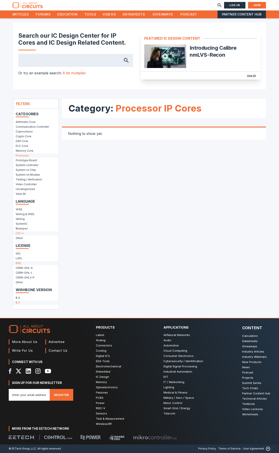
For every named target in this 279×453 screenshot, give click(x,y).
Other (19, 238)
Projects (247, 377)
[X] (18, 371)
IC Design (102, 376)
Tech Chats (250, 388)
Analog (100, 340)
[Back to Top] (267, 449)
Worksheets (250, 414)
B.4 (18, 302)
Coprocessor (24, 131)
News (246, 367)
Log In (235, 5)
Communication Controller (32, 126)
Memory (101, 382)
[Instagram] (38, 371)
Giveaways (163, 14)
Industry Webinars (254, 356)
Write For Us (22, 350)
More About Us (24, 342)
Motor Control (172, 403)
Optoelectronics (107, 387)
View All (251, 75)
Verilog (20, 219)
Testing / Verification (29, 179)
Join (257, 5)
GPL (18, 253)
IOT (165, 376)
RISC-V (100, 408)
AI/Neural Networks (176, 335)
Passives (102, 392)
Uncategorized (25, 189)
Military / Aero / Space (178, 397)
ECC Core (22, 146)
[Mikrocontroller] (155, 437)
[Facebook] (10, 371)
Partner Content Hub (242, 14)
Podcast (188, 14)
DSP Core (22, 141)
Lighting (168, 387)
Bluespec (22, 228)
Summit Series (251, 383)
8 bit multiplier (74, 73)
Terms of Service (229, 448)
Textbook (248, 403)
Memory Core (24, 150)
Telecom (169, 413)
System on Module (28, 174)
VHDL (19, 209)
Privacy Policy (207, 448)
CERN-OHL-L (24, 272)
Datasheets (134, 14)
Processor (22, 155)
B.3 (18, 297)
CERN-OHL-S (24, 268)
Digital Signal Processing (180, 366)
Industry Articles (253, 351)
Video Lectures (252, 409)
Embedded (103, 371)
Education (67, 14)
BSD (18, 263)
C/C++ (20, 233)
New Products (251, 362)
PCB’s (100, 397)
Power (100, 403)
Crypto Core (23, 136)
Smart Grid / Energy (176, 408)
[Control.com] (58, 437)
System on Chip (26, 169)
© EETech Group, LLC (22, 448)
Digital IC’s (103, 356)
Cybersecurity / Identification (183, 361)
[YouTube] (48, 371)
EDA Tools (103, 361)
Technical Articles (254, 398)
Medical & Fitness (175, 392)
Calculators (250, 336)
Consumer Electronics (178, 356)
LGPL (19, 258)
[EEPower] (90, 437)
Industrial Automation (177, 371)
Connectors (104, 345)
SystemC (21, 223)
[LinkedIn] (28, 371)
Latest (100, 335)
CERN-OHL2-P (25, 277)
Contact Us (58, 350)
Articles (20, 14)
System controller (27, 165)
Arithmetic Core (26, 122)
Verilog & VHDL (25, 214)
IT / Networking (173, 382)
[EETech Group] (21, 437)
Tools (90, 14)
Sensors (101, 413)
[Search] (219, 5)
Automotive (171, 345)
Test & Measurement (110, 418)
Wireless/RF (104, 424)
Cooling (101, 350)
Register (61, 395)
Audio (167, 340)
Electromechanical (108, 366)
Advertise (57, 342)
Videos (109, 14)
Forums (43, 14)
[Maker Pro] (116, 437)
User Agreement (253, 448)
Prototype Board (26, 160)
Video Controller (26, 184)
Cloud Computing (175, 350)
